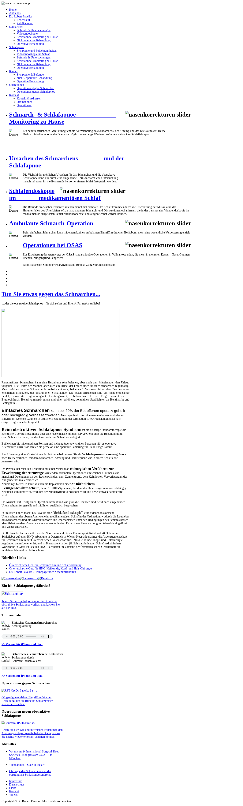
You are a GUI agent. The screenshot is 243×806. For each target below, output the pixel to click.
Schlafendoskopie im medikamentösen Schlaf (55, 194)
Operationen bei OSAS (52, 245)
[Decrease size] (29, 578)
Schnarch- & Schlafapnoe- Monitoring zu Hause (62, 118)
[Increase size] (11, 578)
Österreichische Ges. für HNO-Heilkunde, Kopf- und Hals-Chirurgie (50, 568)
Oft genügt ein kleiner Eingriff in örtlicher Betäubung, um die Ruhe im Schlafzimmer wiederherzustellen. (27, 701)
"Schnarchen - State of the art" (27, 764)
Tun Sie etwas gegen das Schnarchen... (51, 294)
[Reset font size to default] (45, 578)
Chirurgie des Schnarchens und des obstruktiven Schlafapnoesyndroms (30, 773)
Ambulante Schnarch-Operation (51, 223)
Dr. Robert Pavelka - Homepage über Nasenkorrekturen (42, 571)
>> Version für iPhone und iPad (22, 644)
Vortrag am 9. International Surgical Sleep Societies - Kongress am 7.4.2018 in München (34, 755)
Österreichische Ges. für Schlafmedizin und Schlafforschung (45, 565)
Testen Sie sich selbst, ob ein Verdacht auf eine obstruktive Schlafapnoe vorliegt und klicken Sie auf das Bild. (31, 604)
